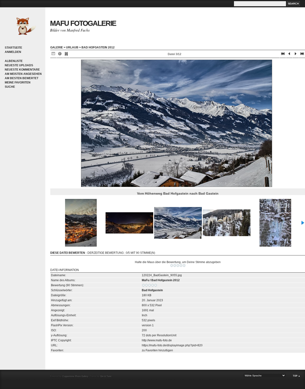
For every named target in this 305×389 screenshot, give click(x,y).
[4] (181, 265)
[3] (177, 265)
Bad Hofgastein (152, 290)
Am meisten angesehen (23, 74)
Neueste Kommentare (22, 69)
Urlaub (72, 47)
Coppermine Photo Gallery (75, 376)
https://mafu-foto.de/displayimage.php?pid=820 (172, 345)
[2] (174, 265)
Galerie (56, 47)
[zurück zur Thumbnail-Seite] (53, 55)
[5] (184, 265)
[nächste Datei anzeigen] (296, 55)
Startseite (13, 47)
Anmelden (13, 52)
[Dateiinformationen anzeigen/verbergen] (60, 55)
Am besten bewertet (21, 78)
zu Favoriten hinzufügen (157, 350)
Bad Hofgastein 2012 (98, 47)
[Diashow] (66, 55)
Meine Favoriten (17, 82)
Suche (10, 86)
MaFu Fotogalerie (83, 23)
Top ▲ (296, 376)
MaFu (145, 280)
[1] (171, 265)
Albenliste (14, 61)
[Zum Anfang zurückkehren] (283, 55)
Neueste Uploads (19, 65)
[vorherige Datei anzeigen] (289, 55)
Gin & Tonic (106, 376)
